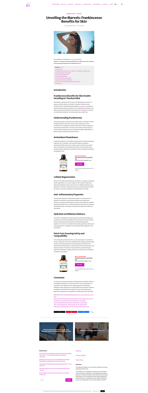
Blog (115, 4)
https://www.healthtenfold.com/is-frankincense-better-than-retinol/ (71, 306)
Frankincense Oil (71, 13)
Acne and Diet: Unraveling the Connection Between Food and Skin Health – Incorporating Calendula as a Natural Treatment (55, 355)
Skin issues (78, 4)
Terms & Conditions (81, 355)
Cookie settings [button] (96, 391)
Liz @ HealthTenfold (71, 25)
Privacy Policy (79, 360)
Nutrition (105, 4)
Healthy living (87, 4)
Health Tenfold (56, 4)
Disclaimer (78, 351)
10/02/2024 (81, 25)
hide (62, 67)
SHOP (111, 4)
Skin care (70, 4)
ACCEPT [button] (102, 391)
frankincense (83, 106)
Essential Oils (96, 4)
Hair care (63, 4)
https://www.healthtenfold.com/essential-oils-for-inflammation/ (70, 304)
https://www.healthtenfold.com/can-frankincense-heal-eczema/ (70, 302)
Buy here (79, 164)
